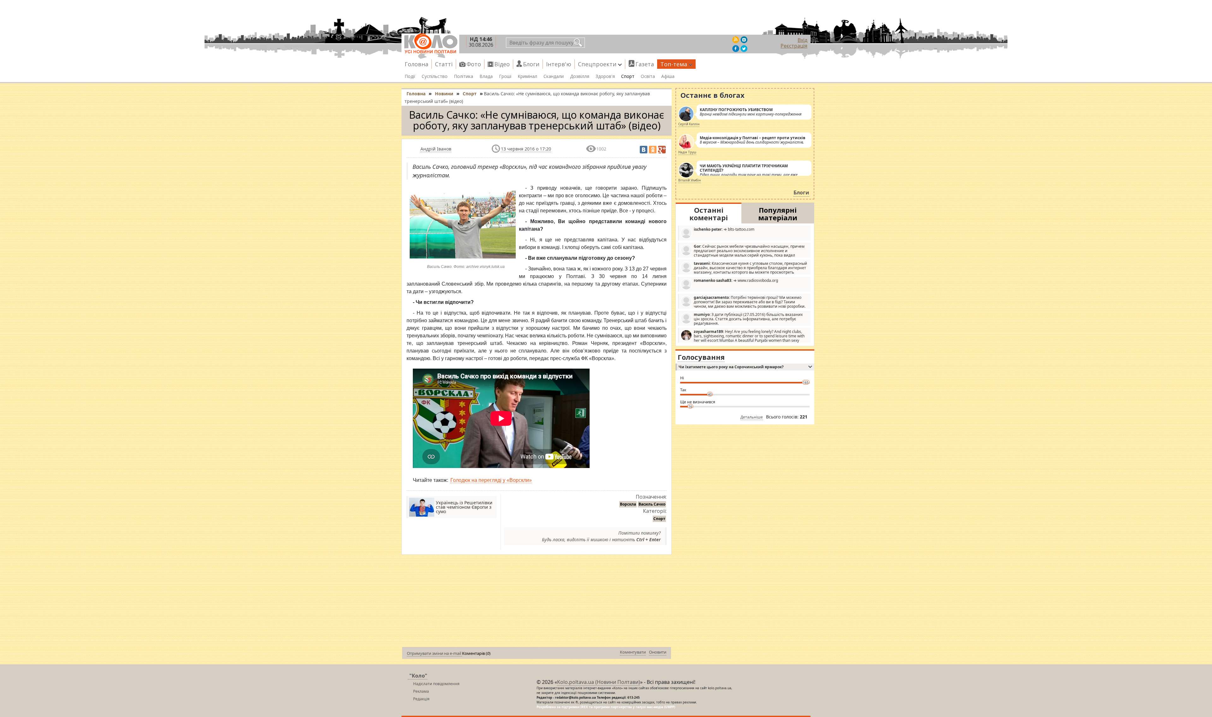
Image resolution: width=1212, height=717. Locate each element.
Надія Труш (687, 152)
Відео (502, 64)
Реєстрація (794, 46)
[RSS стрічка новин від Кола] (735, 39)
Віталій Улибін (689, 180)
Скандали (554, 76)
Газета (644, 64)
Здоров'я (605, 76)
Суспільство (435, 76)
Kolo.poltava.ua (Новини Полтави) (598, 681)
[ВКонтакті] (643, 149)
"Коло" (418, 675)
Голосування (701, 357)
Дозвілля (579, 76)
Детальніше (751, 417)
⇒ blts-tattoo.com (724, 229)
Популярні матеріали (777, 213)
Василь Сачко (652, 504)
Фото (473, 64)
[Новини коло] (430, 43)
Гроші (505, 76)
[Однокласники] (652, 149)
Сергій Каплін (688, 124)
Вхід (802, 40)
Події (410, 76)
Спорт (627, 76)
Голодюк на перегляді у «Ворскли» (491, 480)
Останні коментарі (708, 213)
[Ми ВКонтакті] (743, 39)
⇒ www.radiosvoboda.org (736, 280)
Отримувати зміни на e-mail (434, 653)
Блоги (531, 64)
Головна (416, 64)
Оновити (657, 652)
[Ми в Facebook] (735, 48)
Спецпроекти (597, 64)
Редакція (421, 699)
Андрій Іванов (435, 149)
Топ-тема (673, 64)
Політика (463, 76)
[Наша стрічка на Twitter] (743, 48)
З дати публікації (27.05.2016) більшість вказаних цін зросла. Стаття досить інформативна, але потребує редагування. (748, 319)
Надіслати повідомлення (436, 683)
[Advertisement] (536, 602)
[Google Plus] (662, 149)
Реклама (421, 691)
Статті (444, 64)
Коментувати (633, 652)
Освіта (648, 76)
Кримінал (527, 76)
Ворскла (628, 504)
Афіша (667, 76)
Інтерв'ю (558, 64)
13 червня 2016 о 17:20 (526, 149)
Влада (486, 76)
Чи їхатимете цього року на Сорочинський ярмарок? (731, 367)
